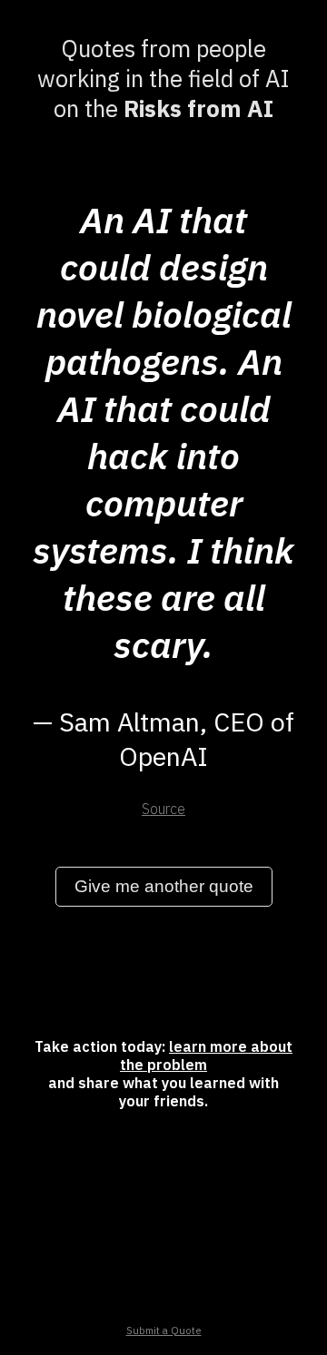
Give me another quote (163, 886)
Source (163, 809)
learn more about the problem (206, 1055)
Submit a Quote (164, 1330)
